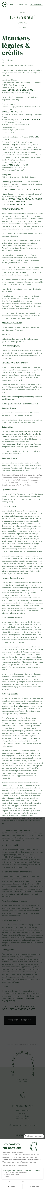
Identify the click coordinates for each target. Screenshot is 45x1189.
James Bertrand (17, 165)
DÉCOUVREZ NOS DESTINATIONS (22, 1125)
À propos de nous (22, 1110)
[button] (5, 5)
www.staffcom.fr (13, 112)
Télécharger (20, 1020)
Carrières (22, 1113)
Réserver (36, 5)
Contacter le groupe (22, 1119)
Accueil (10, 1044)
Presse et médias (22, 1116)
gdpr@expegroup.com (21, 90)
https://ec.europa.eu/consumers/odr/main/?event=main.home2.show (22, 201)
